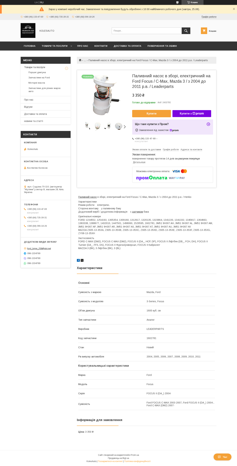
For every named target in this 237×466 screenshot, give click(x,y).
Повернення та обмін (162, 46)
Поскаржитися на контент (110, 461)
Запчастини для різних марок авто (44, 90)
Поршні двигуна (37, 72)
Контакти (100, 46)
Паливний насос (87, 197)
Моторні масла (36, 82)
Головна (29, 46)
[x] (82, 260)
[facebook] (78, 260)
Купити (151, 113)
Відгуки (28, 106)
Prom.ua (135, 455)
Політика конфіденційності (137, 461)
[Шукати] (186, 30)
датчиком (137, 211)
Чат (225, 457)
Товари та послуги (54, 46)
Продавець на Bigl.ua (118, 458)
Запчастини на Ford (39, 77)
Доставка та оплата (127, 46)
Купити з (186, 113)
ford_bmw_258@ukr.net (39, 248)
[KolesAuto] (28, 37)
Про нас (82, 46)
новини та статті (33, 121)
